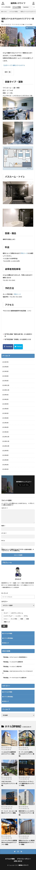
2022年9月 (5, 450)
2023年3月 (5, 422)
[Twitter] (18, 346)
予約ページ (24, 253)
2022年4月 (5, 455)
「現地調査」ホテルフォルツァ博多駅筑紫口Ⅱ (15, 657)
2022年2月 (5, 464)
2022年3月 (5, 460)
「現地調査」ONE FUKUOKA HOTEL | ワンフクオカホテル (17, 672)
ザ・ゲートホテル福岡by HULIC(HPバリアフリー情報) (26, 754)
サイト (3, 540)
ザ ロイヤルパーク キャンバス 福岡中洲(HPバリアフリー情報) (26, 783)
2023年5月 (5, 413)
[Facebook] (8, 346)
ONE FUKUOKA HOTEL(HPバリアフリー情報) (9, 783)
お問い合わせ (18, 861)
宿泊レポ (6, 643)
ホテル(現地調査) (6, 7)
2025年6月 (5, 366)
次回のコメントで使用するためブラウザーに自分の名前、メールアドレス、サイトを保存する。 (17, 550)
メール (3, 533)
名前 (3, 525)
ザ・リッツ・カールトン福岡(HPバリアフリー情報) (9, 812)
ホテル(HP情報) (16, 7)
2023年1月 (5, 432)
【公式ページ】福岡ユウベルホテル (14, 65)
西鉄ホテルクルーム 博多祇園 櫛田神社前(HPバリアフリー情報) (27, 842)
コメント (4, 508)
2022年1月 (5, 469)
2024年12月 (5, 385)
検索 (4, 626)
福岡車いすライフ (18, 3)
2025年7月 (5, 362)
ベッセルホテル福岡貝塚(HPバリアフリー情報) (8, 753)
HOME (5, 11)
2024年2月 (5, 399)
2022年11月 (5, 441)
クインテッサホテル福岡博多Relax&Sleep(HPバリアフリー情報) (9, 842)
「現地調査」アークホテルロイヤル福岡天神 (14, 677)
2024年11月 (5, 390)
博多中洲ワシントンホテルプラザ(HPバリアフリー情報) (26, 813)
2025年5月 (5, 371)
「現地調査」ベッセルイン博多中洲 (12, 666)
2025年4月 (5, 376)
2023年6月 (5, 408)
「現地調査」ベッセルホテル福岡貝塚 (12, 662)
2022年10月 (5, 446)
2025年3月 (5, 380)
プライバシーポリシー (24, 859)
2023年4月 (5, 418)
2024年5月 (5, 394)
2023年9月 (5, 404)
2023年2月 (5, 427)
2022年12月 (5, 436)
